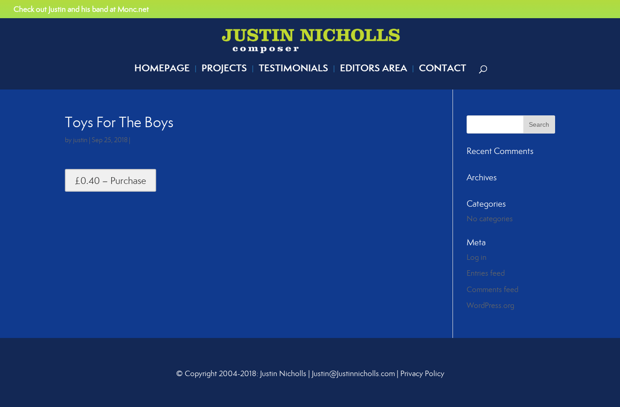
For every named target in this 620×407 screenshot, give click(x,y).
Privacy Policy (422, 373)
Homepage (162, 69)
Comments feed (492, 289)
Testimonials (293, 69)
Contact (442, 69)
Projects (224, 69)
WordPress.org (490, 305)
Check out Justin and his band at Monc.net (81, 9)
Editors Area (373, 69)
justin (80, 139)
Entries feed (486, 273)
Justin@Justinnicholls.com (353, 373)
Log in (477, 257)
